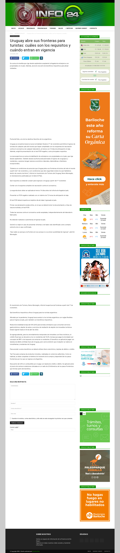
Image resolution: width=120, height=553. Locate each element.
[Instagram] (99, 1)
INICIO (13, 28)
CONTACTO (93, 28)
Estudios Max (36, 551)
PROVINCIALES (42, 28)
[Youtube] (108, 1)
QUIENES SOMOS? (81, 28)
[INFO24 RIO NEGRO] (60, 14)
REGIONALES (31, 28)
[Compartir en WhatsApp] (34, 58)
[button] (108, 28)
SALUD (60, 28)
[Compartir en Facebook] (14, 58)
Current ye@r (14, 427)
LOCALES (21, 28)
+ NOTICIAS (69, 28)
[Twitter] (105, 1)
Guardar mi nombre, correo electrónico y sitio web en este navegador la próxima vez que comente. (42, 418)
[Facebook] (96, 1)
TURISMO (53, 28)
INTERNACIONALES (20, 33)
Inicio (11, 33)
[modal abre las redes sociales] (41, 58)
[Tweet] (25, 58)
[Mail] (102, 1)
